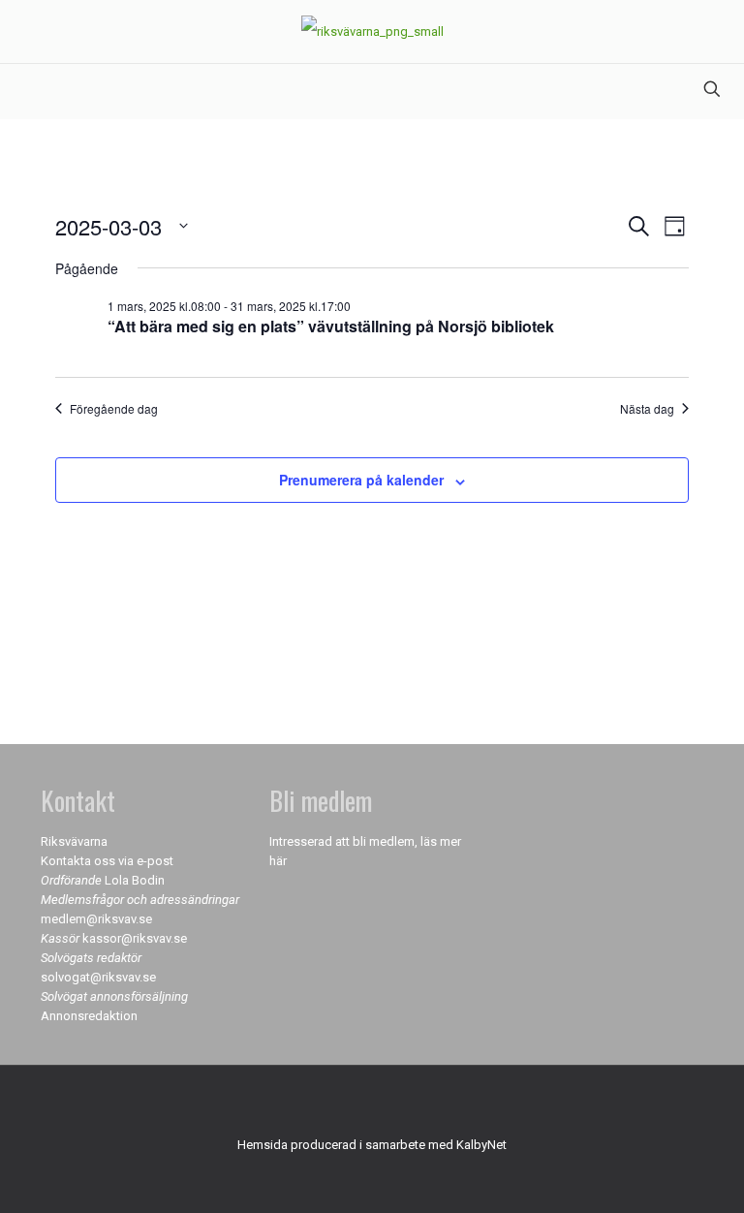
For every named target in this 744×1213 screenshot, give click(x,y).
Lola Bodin (135, 880)
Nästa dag (647, 409)
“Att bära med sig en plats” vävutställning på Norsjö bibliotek (331, 326)
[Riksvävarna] (372, 31)
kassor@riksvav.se (134, 938)
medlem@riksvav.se (96, 919)
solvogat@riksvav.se (98, 977)
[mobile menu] (16, 91)
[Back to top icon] (372, 1105)
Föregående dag (114, 409)
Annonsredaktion (89, 1016)
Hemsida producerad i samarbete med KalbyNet (372, 1144)
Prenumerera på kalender (361, 479)
